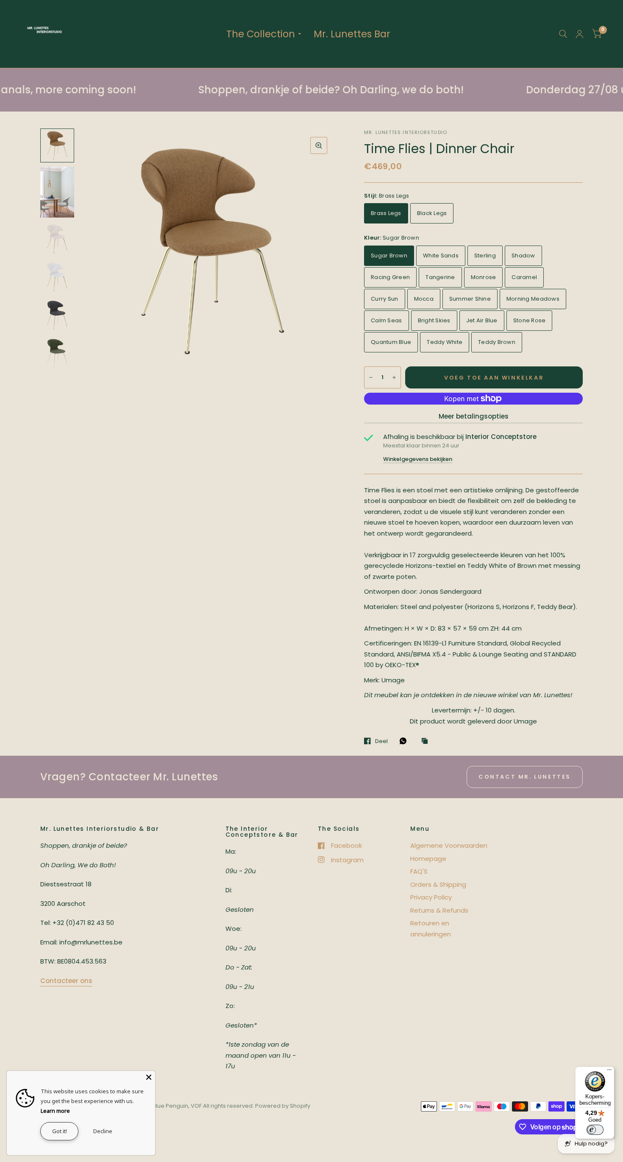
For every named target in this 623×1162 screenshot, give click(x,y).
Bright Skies (434, 320)
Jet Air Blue (482, 320)
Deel (381, 740)
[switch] (595, 1130)
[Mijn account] (579, 34)
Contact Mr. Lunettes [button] (524, 777)
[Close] (149, 1077)
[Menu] (609, 1072)
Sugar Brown (389, 255)
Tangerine (440, 277)
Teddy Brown (496, 342)
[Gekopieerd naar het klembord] (426, 741)
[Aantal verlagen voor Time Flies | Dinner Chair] (370, 377)
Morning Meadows (532, 299)
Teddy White (444, 342)
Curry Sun (384, 299)
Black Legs (432, 213)
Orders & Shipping (438, 884)
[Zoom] (318, 145)
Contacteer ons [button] (66, 980)
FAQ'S (419, 871)
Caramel (524, 277)
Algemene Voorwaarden (448, 845)
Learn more (55, 1111)
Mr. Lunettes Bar (352, 34)
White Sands (441, 255)
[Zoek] (563, 34)
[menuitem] (263, 34)
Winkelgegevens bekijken (417, 459)
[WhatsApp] (405, 740)
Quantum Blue (391, 342)
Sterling (485, 255)
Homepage (428, 858)
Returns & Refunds (439, 910)
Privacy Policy (431, 897)
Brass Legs (386, 213)
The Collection (260, 34)
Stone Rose (529, 320)
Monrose (483, 277)
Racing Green (390, 277)
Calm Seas (386, 320)
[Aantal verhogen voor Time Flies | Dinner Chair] (394, 377)
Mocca (424, 299)
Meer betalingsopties (474, 416)
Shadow (523, 255)
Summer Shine (470, 299)
